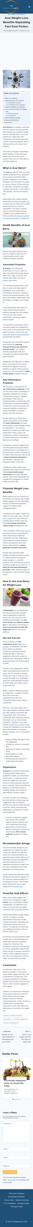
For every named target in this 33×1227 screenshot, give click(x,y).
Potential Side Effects (12, 120)
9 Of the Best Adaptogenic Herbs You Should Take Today (15, 1083)
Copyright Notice (23, 1203)
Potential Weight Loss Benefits (15, 107)
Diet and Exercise (13, 113)
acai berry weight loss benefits (13, 1015)
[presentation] (16, 1067)
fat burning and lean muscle (13, 533)
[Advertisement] (16, 50)
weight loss (25, 201)
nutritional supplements (20, 1019)
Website (6, 1166)
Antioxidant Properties (14, 102)
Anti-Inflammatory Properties (16, 105)
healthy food (7, 280)
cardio (5, 673)
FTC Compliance (9, 1203)
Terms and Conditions (16, 1193)
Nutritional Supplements (16, 14)
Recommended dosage (12, 118)
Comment (8, 1123)
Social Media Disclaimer (16, 1197)
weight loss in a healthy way (19, 725)
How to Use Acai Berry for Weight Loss (16, 110)
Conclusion (8, 122)
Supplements (12, 115)
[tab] (14, 1099)
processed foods (9, 661)
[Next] (28, 1078)
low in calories (8, 518)
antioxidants (7, 1019)
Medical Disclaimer (22, 1200)
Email (6, 1157)
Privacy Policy (9, 1200)
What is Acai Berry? (11, 98)
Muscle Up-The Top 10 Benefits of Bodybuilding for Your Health (8, 1037)
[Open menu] (29, 6)
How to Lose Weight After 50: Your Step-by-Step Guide (25, 1037)
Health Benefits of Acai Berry (14, 100)
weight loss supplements (11, 1023)
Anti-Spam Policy (16, 1206)
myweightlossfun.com (11, 30)
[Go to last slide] (5, 1078)
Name (6, 1149)
